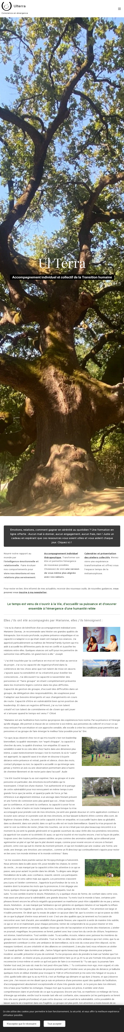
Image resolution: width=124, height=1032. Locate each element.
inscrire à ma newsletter (33, 592)
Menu (119, 9)
